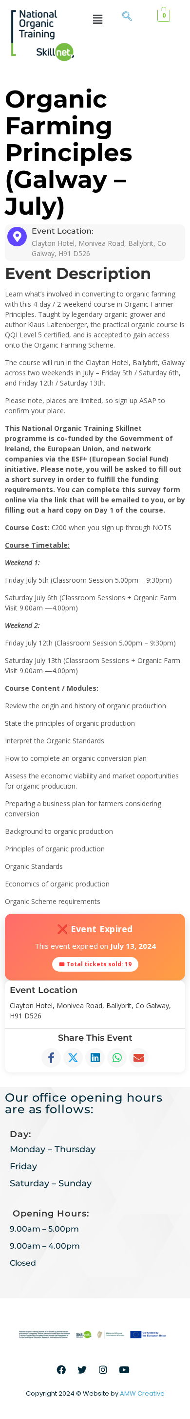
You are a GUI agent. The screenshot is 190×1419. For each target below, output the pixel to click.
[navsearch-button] (127, 17)
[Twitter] (82, 1369)
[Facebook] (61, 1369)
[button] (97, 19)
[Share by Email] (139, 1058)
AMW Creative (142, 1393)
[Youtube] (124, 1369)
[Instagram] (103, 1369)
